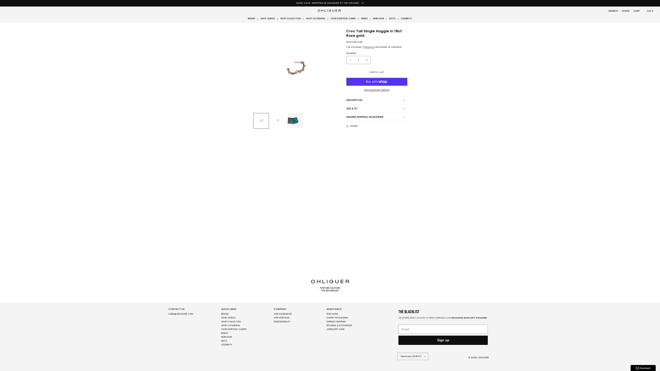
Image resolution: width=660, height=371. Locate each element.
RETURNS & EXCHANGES (339, 325)
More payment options (376, 89)
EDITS (224, 340)
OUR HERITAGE (281, 317)
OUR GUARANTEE (283, 314)
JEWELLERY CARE (336, 329)
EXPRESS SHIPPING (336, 321)
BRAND (225, 314)
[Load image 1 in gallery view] (261, 120)
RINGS (224, 333)
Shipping (368, 47)
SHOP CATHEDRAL (230, 325)
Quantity (351, 53)
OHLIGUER (483, 357)
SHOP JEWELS (228, 317)
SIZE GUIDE (332, 314)
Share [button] (354, 126)
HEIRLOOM (226, 336)
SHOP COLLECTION (231, 321)
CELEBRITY (226, 344)
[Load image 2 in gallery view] (278, 120)
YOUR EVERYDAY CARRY (234, 329)
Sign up (443, 340)
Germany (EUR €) (411, 356)
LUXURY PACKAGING (337, 317)
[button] (613, 11)
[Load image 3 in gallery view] (295, 120)
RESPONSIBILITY (282, 321)
